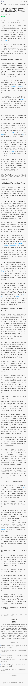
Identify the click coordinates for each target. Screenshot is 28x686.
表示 (24, 487)
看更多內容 (15, 675)
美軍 (21, 614)
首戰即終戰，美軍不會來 (17, 86)
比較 (2, 271)
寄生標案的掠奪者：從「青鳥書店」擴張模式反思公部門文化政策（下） (14, 650)
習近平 (16, 614)
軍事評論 (22, 4)
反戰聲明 (13, 132)
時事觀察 (15, 4)
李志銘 (2, 14)
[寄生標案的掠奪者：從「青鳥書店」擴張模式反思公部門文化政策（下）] (14, 647)
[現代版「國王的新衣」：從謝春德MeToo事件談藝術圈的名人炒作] (14, 666)
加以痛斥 (22, 99)
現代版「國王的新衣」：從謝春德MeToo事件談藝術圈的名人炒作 (14, 669)
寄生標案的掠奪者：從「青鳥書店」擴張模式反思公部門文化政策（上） (14, 660)
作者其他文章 (14, 643)
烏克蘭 (12, 614)
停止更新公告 (8, 4)
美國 (8, 614)
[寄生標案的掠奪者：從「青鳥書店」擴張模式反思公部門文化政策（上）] (14, 656)
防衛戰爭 (18, 296)
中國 (4, 614)
